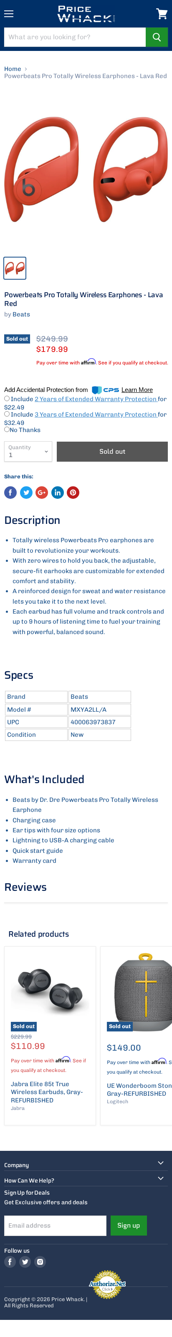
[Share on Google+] (41, 492)
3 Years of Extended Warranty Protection (96, 414)
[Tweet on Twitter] (26, 492)
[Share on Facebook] (10, 492)
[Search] (157, 37)
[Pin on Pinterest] (73, 492)
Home (12, 69)
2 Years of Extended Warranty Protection (96, 399)
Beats (21, 314)
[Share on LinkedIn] (57, 492)
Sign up (128, 1225)
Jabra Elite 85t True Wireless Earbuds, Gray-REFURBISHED (47, 1092)
